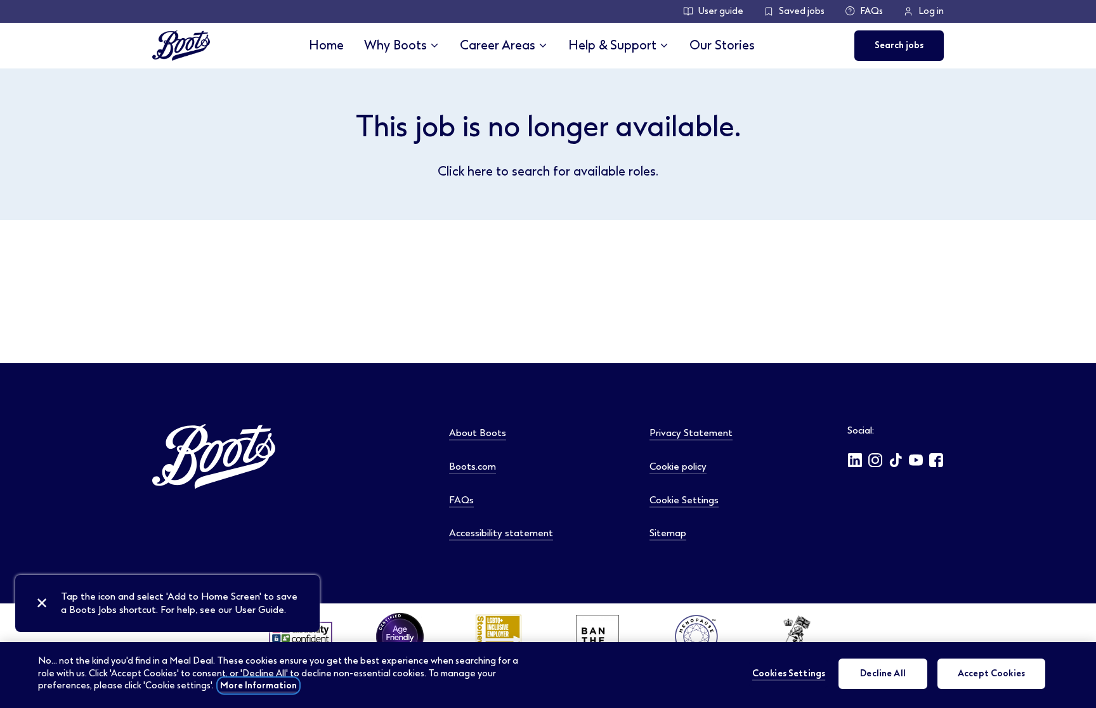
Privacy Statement (691, 433)
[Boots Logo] (181, 45)
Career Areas (497, 45)
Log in (931, 11)
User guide (720, 11)
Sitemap (667, 533)
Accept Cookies (991, 673)
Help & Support (612, 45)
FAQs (871, 11)
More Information (258, 685)
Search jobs (899, 45)
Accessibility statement (501, 533)
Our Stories (722, 45)
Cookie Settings (684, 500)
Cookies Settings (788, 673)
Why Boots (395, 45)
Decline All (883, 673)
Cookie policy (678, 466)
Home (326, 45)
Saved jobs (802, 11)
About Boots (477, 433)
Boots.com (472, 466)
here (480, 171)
